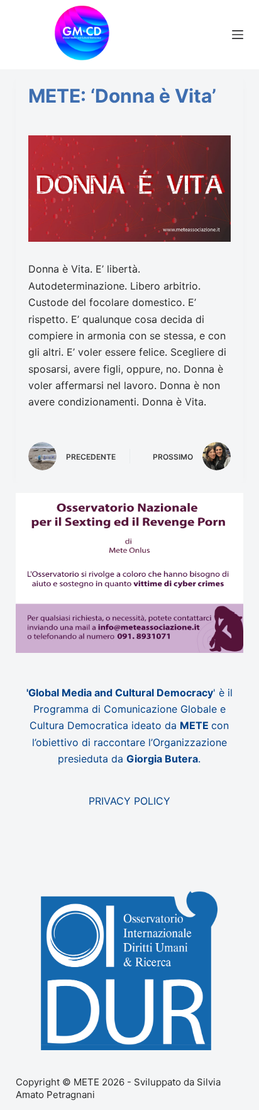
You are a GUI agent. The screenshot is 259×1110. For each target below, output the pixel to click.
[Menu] (237, 34)
